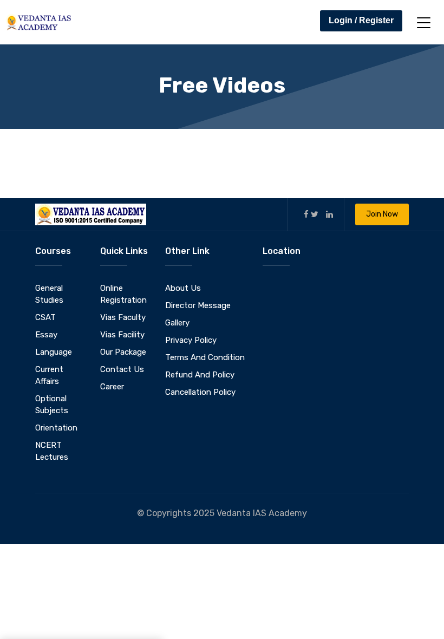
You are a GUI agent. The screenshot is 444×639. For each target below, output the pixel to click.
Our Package (123, 352)
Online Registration (123, 294)
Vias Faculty (123, 317)
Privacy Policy (191, 340)
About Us (183, 288)
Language (53, 352)
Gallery (177, 323)
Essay (46, 335)
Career (112, 387)
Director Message (198, 305)
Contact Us (122, 369)
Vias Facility (122, 335)
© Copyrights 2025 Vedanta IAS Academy (222, 513)
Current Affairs (49, 375)
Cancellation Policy (200, 392)
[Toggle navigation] (423, 22)
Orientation (56, 428)
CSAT (45, 317)
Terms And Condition (205, 357)
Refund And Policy (199, 375)
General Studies (49, 294)
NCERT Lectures (51, 451)
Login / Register (361, 20)
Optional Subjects (51, 404)
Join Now (382, 214)
